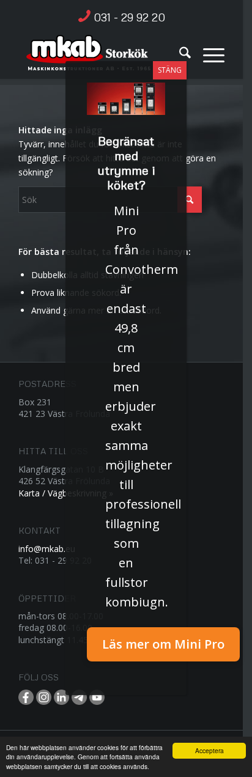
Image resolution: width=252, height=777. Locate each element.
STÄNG (170, 70)
